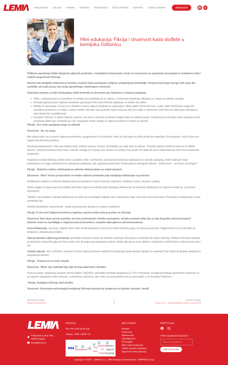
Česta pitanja (120, 7)
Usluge (57, 7)
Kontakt (138, 7)
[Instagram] (205, 7)
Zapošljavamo (156, 7)
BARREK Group (146, 359)
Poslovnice (101, 7)
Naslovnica (41, 7)
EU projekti (127, 341)
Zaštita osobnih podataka (134, 348)
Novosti (84, 7)
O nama (70, 7)
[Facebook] (199, 7)
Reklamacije (128, 335)
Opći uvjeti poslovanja (132, 345)
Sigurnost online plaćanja (134, 351)
